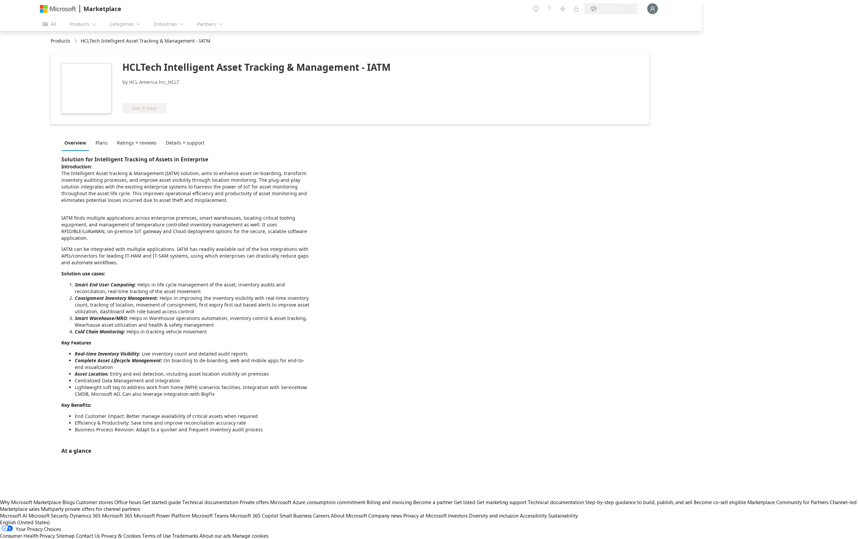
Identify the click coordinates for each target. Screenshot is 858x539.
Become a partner (433, 502)
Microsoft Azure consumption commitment (318, 502)
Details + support (185, 143)
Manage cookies (250, 535)
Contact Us (88, 535)
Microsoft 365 (117, 515)
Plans (102, 143)
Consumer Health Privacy (27, 535)
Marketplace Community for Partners (788, 502)
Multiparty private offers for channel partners (90, 508)
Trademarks (185, 535)
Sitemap (65, 535)
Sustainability (563, 515)
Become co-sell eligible (720, 502)
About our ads (215, 535)
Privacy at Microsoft (425, 515)
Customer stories (94, 502)
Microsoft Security (48, 515)
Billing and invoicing (389, 502)
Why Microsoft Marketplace (30, 502)
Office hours (127, 502)
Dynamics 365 (85, 515)
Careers (321, 515)
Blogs (68, 502)
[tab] (77, 142)
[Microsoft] (58, 9)
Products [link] (60, 41)
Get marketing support (502, 502)
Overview (75, 143)
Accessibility (533, 515)
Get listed (464, 502)
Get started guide (161, 502)
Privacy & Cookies (121, 535)
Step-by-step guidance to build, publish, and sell (638, 502)
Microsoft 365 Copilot (254, 515)
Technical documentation (210, 502)
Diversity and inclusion (493, 515)
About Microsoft (349, 515)
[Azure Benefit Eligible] (149, 93)
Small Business (296, 515)
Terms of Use (156, 535)
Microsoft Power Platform (162, 515)
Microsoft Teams (210, 515)
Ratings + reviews (137, 143)
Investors (458, 515)
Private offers (254, 502)
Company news (385, 515)
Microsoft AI (13, 515)
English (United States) (25, 522)
